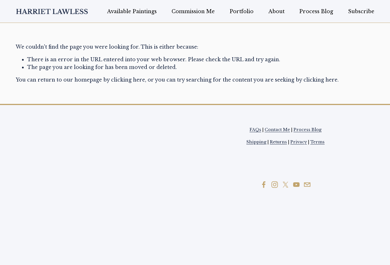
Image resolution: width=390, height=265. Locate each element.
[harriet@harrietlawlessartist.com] (307, 184)
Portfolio (242, 11)
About (276, 11)
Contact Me (277, 129)
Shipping (256, 142)
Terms (317, 142)
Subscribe (361, 11)
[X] (285, 184)
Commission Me (193, 11)
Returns (278, 142)
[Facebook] (263, 184)
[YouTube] (296, 184)
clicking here (128, 80)
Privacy (298, 142)
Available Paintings (132, 11)
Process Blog (316, 11)
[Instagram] (274, 184)
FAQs (255, 129)
